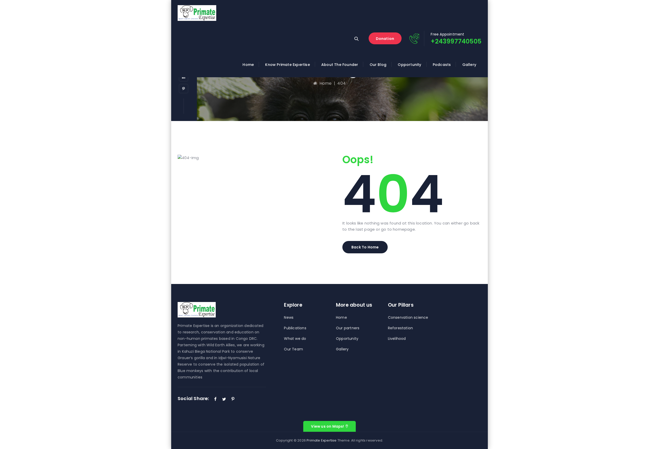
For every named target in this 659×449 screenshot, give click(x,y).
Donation (385, 38)
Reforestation (400, 328)
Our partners (347, 328)
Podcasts (442, 64)
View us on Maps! (327, 426)
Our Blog (378, 64)
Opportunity (409, 64)
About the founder (339, 64)
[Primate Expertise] (197, 13)
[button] (365, 247)
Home (248, 64)
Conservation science (408, 317)
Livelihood (397, 338)
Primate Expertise (321, 440)
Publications (295, 328)
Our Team (293, 349)
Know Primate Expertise (287, 64)
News (288, 317)
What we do (295, 338)
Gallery (469, 64)
